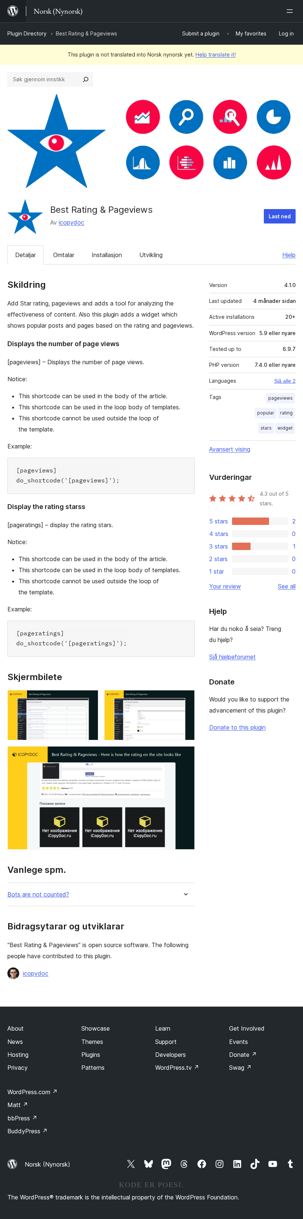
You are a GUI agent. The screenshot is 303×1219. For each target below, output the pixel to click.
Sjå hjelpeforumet (232, 656)
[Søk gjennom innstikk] (85, 79)
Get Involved (247, 1028)
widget (285, 428)
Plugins (90, 1054)
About (15, 1028)
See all (287, 586)
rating (286, 413)
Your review (225, 586)
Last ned (280, 216)
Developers (170, 1054)
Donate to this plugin (237, 727)
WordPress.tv (177, 1067)
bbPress (22, 1118)
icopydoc (71, 222)
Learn (162, 1028)
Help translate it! (215, 54)
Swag (240, 1067)
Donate (243, 1054)
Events (238, 1041)
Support (166, 1041)
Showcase (95, 1028)
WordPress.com (32, 1092)
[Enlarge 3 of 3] (184, 756)
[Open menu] (291, 11)
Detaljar (25, 255)
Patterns (93, 1067)
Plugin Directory (27, 33)
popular (265, 413)
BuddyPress (27, 1131)
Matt (17, 1105)
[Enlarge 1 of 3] (88, 700)
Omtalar (63, 255)
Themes (92, 1041)
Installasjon (107, 255)
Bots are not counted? (38, 894)
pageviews (280, 398)
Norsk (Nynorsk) (47, 1164)
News (15, 1041)
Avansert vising (229, 449)
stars (266, 428)
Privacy (17, 1067)
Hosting (17, 1054)
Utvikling (151, 255)
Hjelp (289, 255)
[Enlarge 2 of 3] (184, 700)
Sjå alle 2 (285, 381)
